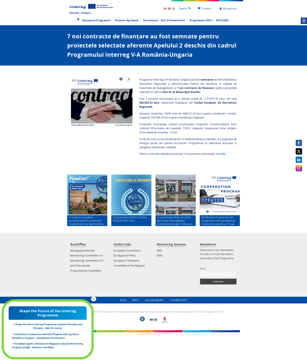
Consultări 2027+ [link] (179, 300)
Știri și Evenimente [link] (173, 20)
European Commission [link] (127, 250)
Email (202, 268)
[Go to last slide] (69, 200)
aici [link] (223, 154)
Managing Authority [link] (82, 250)
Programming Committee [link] (85, 270)
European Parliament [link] (126, 260)
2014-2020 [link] (222, 20)
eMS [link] (159, 250)
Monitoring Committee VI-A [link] (86, 260)
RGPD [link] (135, 300)
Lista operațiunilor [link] (154, 300)
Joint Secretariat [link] (80, 265)
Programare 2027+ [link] (201, 20)
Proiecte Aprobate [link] (126, 20)
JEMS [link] (160, 255)
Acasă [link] (123, 300)
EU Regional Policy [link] (125, 255)
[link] (91, 8)
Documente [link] (150, 20)
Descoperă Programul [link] (96, 20)
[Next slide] (237, 200)
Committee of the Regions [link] (129, 265)
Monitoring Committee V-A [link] (86, 255)
